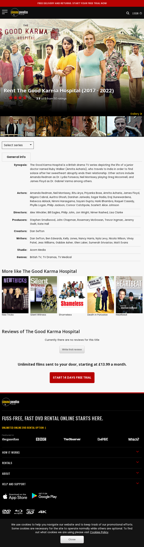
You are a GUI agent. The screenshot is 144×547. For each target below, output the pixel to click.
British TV (35, 257)
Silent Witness (38, 314)
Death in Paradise (97, 314)
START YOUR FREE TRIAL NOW (72, 3)
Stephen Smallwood (42, 220)
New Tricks (8, 314)
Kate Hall (43, 224)
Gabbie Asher (64, 242)
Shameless (65, 314)
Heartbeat (121, 314)
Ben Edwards (54, 238)
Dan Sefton (37, 231)
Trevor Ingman (114, 220)
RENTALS (7, 463)
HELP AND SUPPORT (14, 484)
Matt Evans (121, 242)
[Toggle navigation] (6, 12)
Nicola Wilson (117, 238)
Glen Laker (81, 242)
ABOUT (6, 473)
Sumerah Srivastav (101, 242)
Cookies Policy (99, 532)
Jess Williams (46, 242)
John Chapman (66, 220)
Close (72, 539)
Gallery (135, 114)
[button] (126, 13)
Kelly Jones (70, 238)
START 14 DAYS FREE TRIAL (72, 377)
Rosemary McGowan (90, 220)
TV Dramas (50, 257)
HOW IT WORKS (11, 452)
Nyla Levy (102, 238)
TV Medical (65, 257)
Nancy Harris (86, 238)
